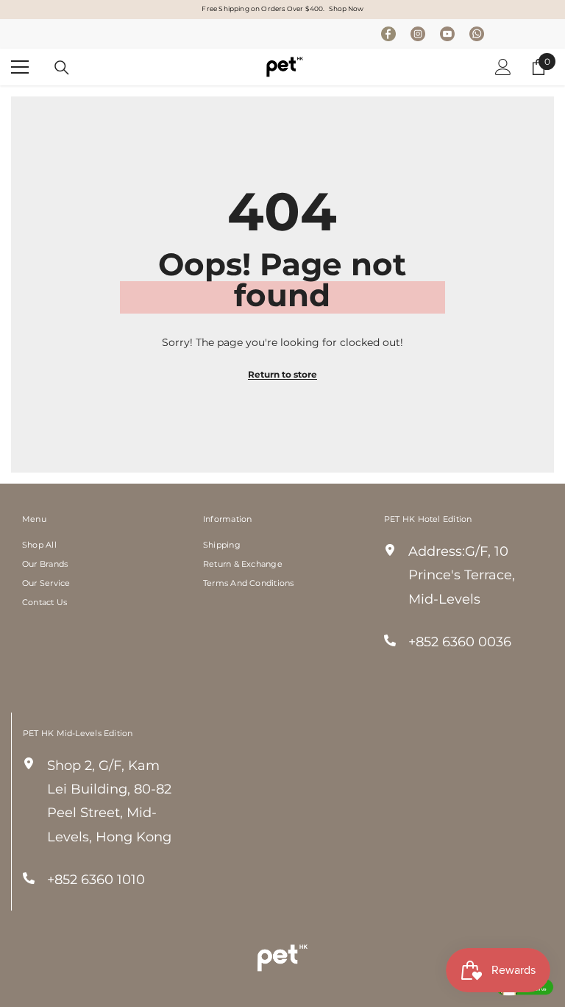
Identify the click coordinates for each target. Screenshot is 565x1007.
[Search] (62, 68)
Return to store (282, 374)
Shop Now (346, 8)
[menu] (20, 67)
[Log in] (503, 67)
